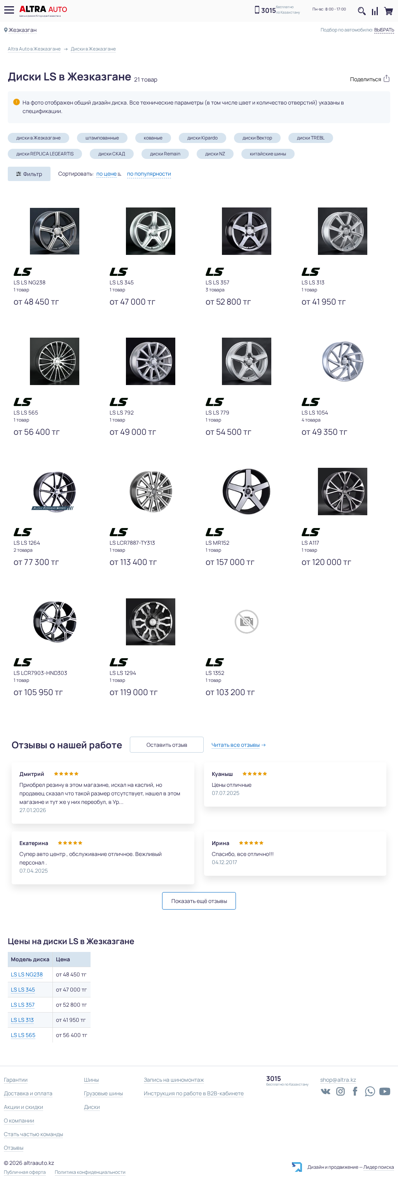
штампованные (102, 137)
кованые (153, 137)
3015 (268, 10)
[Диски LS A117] (342, 491)
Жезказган (23, 29)
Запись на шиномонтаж (174, 1079)
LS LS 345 (23, 989)
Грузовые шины (103, 1093)
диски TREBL (311, 137)
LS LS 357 (23, 1004)
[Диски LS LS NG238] (54, 231)
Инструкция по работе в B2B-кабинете (194, 1093)
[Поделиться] (366, 78)
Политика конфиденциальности (90, 1172)
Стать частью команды (33, 1134)
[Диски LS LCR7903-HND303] (54, 622)
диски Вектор (257, 137)
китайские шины (268, 153)
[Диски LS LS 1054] (342, 361)
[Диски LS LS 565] (54, 361)
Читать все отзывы (235, 744)
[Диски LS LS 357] (246, 231)
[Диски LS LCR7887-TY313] (150, 491)
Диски (92, 1106)
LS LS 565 (23, 1035)
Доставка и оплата (28, 1093)
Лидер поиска (378, 1167)
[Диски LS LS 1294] (150, 622)
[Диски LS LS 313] (342, 231)
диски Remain (165, 153)
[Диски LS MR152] (246, 491)
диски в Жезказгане (38, 137)
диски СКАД (111, 153)
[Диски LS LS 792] (150, 361)
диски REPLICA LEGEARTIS (44, 153)
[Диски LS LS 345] (150, 231)
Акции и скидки (23, 1106)
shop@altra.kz (338, 1079)
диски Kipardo (202, 137)
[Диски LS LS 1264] (54, 491)
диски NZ (215, 153)
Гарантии (16, 1079)
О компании (19, 1120)
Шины (91, 1079)
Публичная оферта (25, 1172)
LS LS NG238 (27, 974)
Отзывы (13, 1147)
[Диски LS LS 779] (246, 361)
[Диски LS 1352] (246, 622)
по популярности (149, 173)
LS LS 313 (22, 1019)
